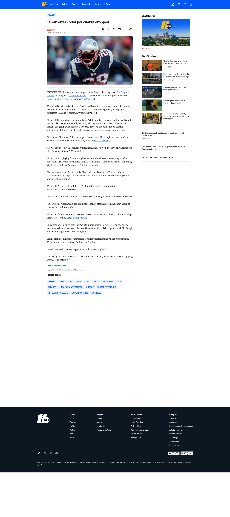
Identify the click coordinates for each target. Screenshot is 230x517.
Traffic (72, 426)
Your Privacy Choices (54, 462)
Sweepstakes (136, 438)
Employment (174, 445)
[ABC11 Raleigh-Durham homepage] (45, 4)
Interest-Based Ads (116, 462)
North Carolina (137, 422)
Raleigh (65, 4)
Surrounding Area (102, 4)
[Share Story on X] (108, 29)
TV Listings (173, 438)
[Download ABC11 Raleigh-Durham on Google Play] (187, 453)
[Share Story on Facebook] (103, 29)
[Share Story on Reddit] (114, 29)
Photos (72, 434)
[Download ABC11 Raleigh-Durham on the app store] (174, 453)
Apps (72, 438)
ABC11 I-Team (136, 426)
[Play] (166, 32)
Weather (73, 422)
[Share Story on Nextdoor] (120, 29)
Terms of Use (104, 462)
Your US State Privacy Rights (89, 462)
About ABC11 (175, 418)
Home (72, 418)
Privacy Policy (41, 462)
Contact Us (173, 422)
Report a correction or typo (56, 265)
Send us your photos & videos (181, 426)
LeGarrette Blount (77, 95)
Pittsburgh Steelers (63, 98)
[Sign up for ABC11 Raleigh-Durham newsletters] (56, 453)
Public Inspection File (131, 462)
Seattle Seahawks (102, 140)
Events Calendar (175, 434)
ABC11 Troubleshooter (140, 430)
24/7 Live (54, 4)
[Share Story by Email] (125, 29)
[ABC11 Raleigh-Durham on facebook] (39, 453)
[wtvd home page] (43, 418)
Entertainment (136, 434)
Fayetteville (87, 4)
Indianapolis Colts (79, 217)
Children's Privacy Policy (70, 462)
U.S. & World (136, 418)
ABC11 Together (176, 430)
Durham (75, 4)
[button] (38, 4)
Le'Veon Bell (89, 98)
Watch (72, 430)
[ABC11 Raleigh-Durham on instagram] (50, 453)
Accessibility (174, 441)
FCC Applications (145, 462)
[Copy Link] (131, 29)
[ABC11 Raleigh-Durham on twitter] (45, 453)
